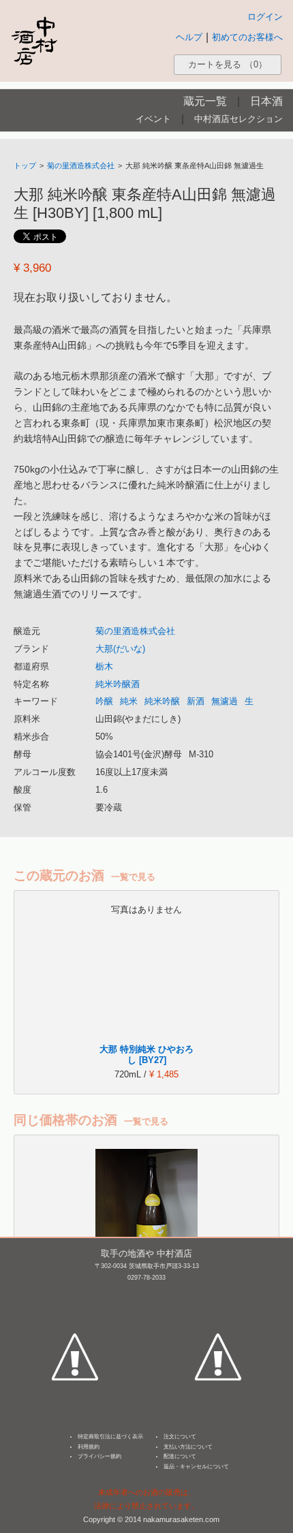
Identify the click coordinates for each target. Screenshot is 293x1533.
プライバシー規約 (99, 1456)
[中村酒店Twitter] (218, 1294)
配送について (180, 1456)
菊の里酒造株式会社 (80, 165)
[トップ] (34, 40)
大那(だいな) (120, 649)
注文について (180, 1437)
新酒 (195, 701)
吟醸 (104, 701)
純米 (129, 701)
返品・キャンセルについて (196, 1467)
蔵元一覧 (205, 101)
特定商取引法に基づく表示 (110, 1437)
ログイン (265, 17)
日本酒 (266, 101)
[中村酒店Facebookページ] (75, 1294)
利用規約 (88, 1447)
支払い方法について (188, 1447)
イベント (153, 119)
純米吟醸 (162, 701)
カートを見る (227, 64)
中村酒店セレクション (238, 119)
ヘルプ (189, 37)
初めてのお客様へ (247, 37)
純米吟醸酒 (117, 684)
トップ (25, 165)
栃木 (104, 666)
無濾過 (224, 701)
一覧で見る (133, 877)
